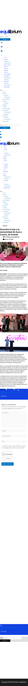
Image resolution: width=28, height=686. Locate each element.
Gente (5, 66)
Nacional (6, 61)
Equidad (6, 68)
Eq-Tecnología (7, 74)
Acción (5, 59)
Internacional (7, 63)
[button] (14, 90)
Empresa (6, 70)
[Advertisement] (14, 15)
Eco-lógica (6, 75)
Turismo (6, 72)
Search (1, 36)
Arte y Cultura (7, 65)
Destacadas (6, 86)
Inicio (5, 57)
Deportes (6, 81)
